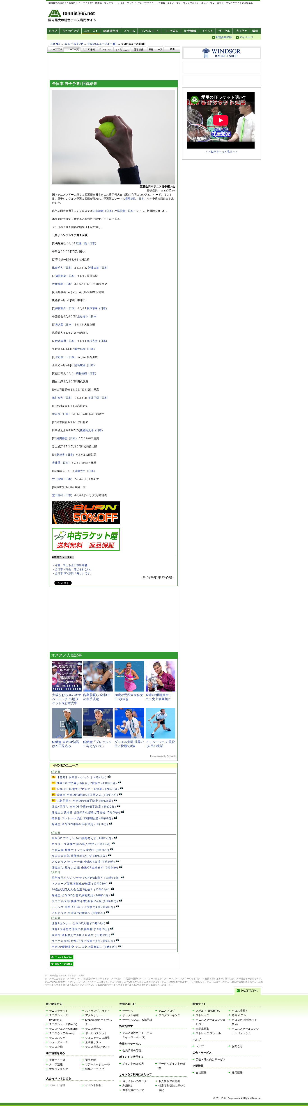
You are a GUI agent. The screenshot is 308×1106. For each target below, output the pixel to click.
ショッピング (70, 31)
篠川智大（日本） (63, 397)
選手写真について (133, 1090)
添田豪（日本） (126, 210)
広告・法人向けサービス (210, 1059)
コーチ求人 (171, 31)
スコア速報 (56, 1064)
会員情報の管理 (131, 1050)
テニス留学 (255, 31)
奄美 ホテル (239, 1015)
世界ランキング (58, 1069)
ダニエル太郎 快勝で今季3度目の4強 (85, 901)
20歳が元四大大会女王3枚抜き (81, 889)
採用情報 (237, 1072)
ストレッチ (202, 1015)
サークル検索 (130, 1015)
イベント (207, 31)
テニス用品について (97, 1046)
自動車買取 (202, 1028)
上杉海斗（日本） (88, 316)
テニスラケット (58, 1010)
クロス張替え (240, 1010)
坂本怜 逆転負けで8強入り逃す (81, 935)
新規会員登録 (224, 37)
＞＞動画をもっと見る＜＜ (221, 151)
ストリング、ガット (97, 1010)
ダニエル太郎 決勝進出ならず (79, 855)
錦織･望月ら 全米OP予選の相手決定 (84, 806)
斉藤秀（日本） (61, 462)
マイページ (246, 37)
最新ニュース (57, 1060)
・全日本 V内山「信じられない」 (72, 569)
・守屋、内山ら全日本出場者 (69, 565)
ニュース (90, 31)
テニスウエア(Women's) (63, 1028)
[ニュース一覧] (72, 50)
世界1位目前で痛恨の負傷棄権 (80, 929)
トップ (53, 31)
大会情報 (190, 31)
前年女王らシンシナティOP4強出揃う (86, 877)
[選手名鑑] (139, 50)
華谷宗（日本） (61, 414)
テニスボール (93, 1028)
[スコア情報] (88, 50)
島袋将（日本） (66, 454)
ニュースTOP (73, 43)
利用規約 (127, 1085)
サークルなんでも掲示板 (137, 1019)
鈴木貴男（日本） (66, 340)
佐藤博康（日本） (63, 284)
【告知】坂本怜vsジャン (80, 777)
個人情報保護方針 (169, 1081)
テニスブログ (167, 1010)
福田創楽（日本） (66, 275)
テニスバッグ (57, 1037)
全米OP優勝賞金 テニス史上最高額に (84, 946)
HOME (55, 43)
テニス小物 (56, 1046)
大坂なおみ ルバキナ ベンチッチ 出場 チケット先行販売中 (66, 699)
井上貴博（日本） (63, 479)
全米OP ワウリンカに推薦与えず (82, 838)
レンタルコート (150, 31)
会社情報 (201, 1072)
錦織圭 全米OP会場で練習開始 (81, 895)
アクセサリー (93, 1015)
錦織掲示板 (110, 31)
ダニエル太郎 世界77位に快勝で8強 (83, 941)
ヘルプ (200, 1046)
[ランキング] (105, 50)
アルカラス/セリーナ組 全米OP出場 (83, 861)
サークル (224, 31)
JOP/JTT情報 (57, 1085)
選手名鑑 (90, 1060)
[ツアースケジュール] (122, 50)
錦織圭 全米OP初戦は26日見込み (86, 794)
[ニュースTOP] (55, 50)
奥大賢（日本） (64, 324)
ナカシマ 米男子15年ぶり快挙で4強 (83, 907)
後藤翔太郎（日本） (92, 430)
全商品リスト (93, 1042)
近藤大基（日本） (99, 267)
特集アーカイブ (94, 1069)
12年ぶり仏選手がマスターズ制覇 (87, 789)
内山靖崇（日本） (103, 210)
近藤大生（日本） (85, 471)
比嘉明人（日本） (63, 267)
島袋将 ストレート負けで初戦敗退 (82, 818)
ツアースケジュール (97, 1064)
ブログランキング (169, 1015)
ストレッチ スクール (208, 1033)
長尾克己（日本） (136, 198)
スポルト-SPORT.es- (208, 1010)
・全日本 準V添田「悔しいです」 (72, 573)
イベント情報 (93, 1085)
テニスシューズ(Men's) (63, 1024)
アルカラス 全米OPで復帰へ (78, 913)
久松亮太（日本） (97, 340)
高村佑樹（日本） (87, 373)
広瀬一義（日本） (87, 243)
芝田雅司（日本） (63, 495)
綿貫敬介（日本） (66, 308)
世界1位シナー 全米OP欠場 (79, 923)
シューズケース (58, 1042)
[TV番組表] (155, 50)
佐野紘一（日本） (66, 357)
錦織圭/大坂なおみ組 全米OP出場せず (85, 867)
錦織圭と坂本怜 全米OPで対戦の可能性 (86, 812)
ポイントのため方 (133, 1063)
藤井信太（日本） (85, 349)
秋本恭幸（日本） (97, 308)
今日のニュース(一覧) (102, 43)
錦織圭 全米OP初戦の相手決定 (80, 824)
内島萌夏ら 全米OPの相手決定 (84, 800)
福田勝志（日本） (67, 438)
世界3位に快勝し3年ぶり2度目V (86, 783)
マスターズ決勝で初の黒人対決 (81, 844)
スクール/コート (129, 31)
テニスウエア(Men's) (61, 1033)
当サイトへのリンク (134, 1081)
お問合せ (237, 1046)
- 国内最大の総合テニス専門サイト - (72, 16)
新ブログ (240, 31)
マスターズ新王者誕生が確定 (80, 883)
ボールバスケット (96, 1033)
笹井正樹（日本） (99, 397)
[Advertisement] (83, 620)
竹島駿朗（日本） (85, 365)
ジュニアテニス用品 (97, 1037)
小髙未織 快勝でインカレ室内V (80, 850)
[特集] (172, 50)
